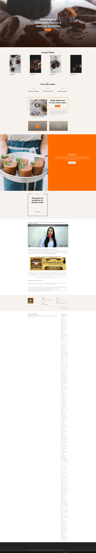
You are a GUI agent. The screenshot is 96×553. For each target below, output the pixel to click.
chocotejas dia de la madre (64, 416)
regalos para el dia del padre (64, 502)
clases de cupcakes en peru (64, 472)
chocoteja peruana (63, 396)
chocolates (62, 339)
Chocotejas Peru (63, 443)
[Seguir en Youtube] (61, 303)
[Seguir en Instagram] (62, 303)
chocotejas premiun (63, 447)
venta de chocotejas (63, 533)
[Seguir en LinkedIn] (59, 303)
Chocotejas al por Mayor (64, 400)
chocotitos (62, 454)
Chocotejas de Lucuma (64, 411)
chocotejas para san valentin (64, 442)
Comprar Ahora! (48, 29)
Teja (42, 280)
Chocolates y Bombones (64, 382)
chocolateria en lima (63, 332)
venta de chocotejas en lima (64, 538)
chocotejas (62, 398)
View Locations (37, 211)
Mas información (72, 162)
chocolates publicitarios (64, 378)
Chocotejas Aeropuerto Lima (64, 399)
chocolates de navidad (63, 345)
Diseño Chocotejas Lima (64, 488)
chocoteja (62, 391)
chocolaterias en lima (63, 338)
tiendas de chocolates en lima (64, 516)
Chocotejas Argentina (63, 406)
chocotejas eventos (63, 418)
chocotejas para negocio (64, 441)
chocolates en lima (63, 351)
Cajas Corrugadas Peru (33, 314)
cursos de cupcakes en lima (64, 487)
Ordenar (37, 126)
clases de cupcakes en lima (64, 467)
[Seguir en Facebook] (56, 303)
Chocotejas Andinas (63, 404)
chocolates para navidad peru (64, 367)
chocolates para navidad (64, 366)
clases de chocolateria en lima (64, 459)
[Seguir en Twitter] (58, 303)
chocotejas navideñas (63, 425)
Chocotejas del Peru (63, 415)
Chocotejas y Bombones (64, 451)
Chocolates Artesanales (64, 344)
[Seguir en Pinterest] (64, 303)
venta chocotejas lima (63, 524)
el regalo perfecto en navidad (64, 489)
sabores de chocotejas (63, 503)
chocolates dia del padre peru (64, 350)
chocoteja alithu (63, 392)
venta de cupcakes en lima (64, 539)
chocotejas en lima (63, 417)
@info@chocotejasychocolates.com (61, 299)
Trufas (62, 519)
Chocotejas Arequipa (63, 405)
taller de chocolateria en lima (64, 504)
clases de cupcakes (63, 466)
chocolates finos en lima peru (64, 352)
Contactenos (62, 473)
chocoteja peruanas (63, 397)
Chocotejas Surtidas (63, 450)
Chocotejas (30, 222)
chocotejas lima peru (63, 424)
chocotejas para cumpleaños (64, 430)
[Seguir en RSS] (65, 303)
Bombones (62, 317)
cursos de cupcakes (63, 486)
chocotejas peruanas (63, 444)
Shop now (11, 75)
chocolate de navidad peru (64, 327)
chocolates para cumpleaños (64, 353)
